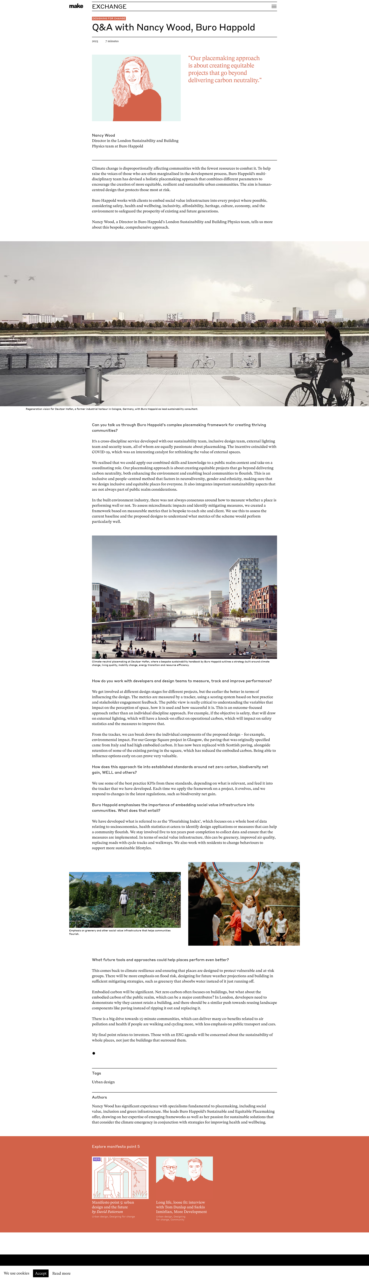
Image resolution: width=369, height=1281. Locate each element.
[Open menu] (274, 6)
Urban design (103, 1082)
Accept (41, 1273)
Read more (61, 1273)
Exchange (109, 6)
